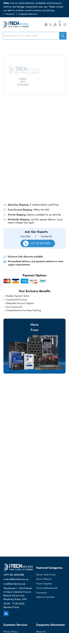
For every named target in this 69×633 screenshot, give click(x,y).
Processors (41, 592)
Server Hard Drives (45, 574)
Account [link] (10, 14)
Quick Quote (46, 24)
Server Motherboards (46, 588)
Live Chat (25, 236)
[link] (50, 24)
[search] (62, 36)
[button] (28, 14)
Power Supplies (44, 583)
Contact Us (46, 236)
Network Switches (45, 597)
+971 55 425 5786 (40, 243)
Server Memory (44, 579)
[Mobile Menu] (65, 24)
